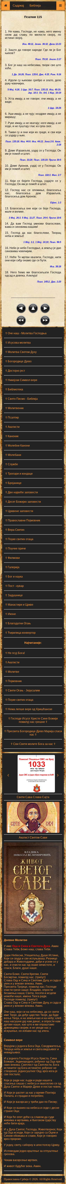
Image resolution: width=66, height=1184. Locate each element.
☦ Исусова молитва (18, 342)
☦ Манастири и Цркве (19, 604)
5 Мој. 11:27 (28, 217)
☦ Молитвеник (14, 408)
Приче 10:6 (55, 217)
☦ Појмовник (13, 681)
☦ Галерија (12, 567)
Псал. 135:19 (41, 160)
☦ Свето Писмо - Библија (21, 398)
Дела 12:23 (55, 44)
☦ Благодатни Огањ (18, 623)
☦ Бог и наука (14, 576)
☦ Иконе (10, 613)
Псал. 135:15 (41, 89)
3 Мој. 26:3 (15, 217)
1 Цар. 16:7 (27, 89)
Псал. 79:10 (41, 59)
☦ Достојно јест (15, 370)
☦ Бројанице (13, 482)
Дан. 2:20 (56, 281)
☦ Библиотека (14, 389)
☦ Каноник (11, 436)
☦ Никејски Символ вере (21, 380)
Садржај (18, 5)
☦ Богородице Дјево (18, 361)
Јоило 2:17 (55, 59)
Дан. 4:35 (44, 74)
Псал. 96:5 (55, 242)
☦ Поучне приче (15, 548)
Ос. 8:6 (43, 92)
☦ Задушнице (14, 595)
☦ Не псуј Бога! (15, 653)
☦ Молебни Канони (17, 445)
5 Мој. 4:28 (13, 89)
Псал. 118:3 (44, 175)
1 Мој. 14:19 (41, 242)
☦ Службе (11, 464)
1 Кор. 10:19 (54, 92)
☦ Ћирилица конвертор (20, 632)
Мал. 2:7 (56, 175)
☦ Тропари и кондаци (19, 473)
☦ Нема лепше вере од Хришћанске (28, 709)
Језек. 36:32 (41, 44)
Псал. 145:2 (43, 281)
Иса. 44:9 (25, 141)
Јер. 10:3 (33, 92)
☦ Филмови (12, 557)
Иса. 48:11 (27, 44)
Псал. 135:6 (31, 74)
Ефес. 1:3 (55, 202)
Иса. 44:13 (37, 141)
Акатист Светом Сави (33, 837)
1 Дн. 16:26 (18, 74)
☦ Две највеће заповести (21, 492)
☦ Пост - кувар (14, 585)
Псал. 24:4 (42, 217)
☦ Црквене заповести (19, 511)
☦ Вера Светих (14, 529)
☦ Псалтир (12, 417)
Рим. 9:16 (56, 74)
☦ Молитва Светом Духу (21, 351)
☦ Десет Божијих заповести (23, 501)
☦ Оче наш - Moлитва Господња (25, 333)
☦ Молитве (12, 671)
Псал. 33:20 (26, 160)
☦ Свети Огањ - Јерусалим (22, 690)
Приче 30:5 (55, 160)
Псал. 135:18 (12, 141)
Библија (35, 5)
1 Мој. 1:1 (28, 242)
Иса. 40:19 (54, 89)
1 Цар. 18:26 (54, 108)
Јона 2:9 (49, 141)
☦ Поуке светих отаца (19, 539)
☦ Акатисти (12, 426)
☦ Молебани (13, 454)
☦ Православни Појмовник (22, 520)
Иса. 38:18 (55, 266)
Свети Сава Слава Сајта (33, 797)
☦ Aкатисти (12, 662)
